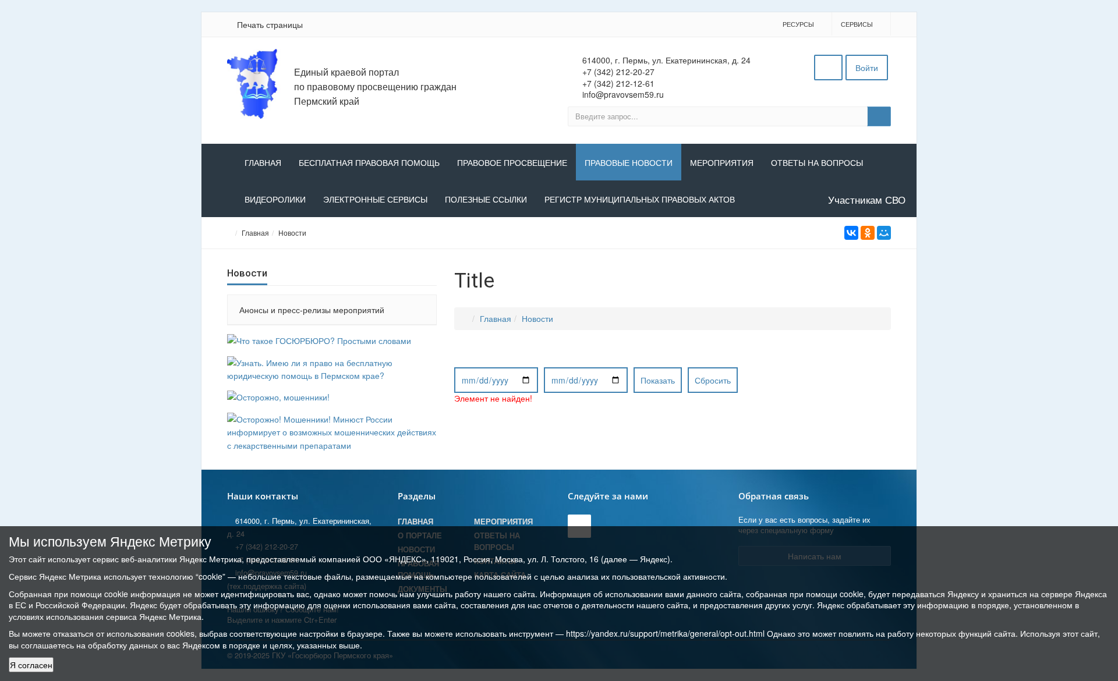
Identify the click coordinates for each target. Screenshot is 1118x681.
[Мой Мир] (884, 233)
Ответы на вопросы (817, 163)
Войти (866, 67)
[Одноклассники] (868, 233)
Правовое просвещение (512, 163)
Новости (292, 232)
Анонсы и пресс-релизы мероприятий (311, 309)
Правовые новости (629, 163)
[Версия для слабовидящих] (828, 67)
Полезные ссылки (486, 199)
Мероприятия (721, 163)
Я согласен (31, 665)
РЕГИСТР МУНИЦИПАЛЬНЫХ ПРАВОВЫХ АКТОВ (639, 199)
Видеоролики (275, 199)
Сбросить (713, 380)
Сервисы (857, 24)
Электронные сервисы (375, 199)
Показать (658, 380)
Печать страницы (270, 24)
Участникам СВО (866, 199)
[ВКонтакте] (851, 233)
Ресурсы (798, 24)
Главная (263, 163)
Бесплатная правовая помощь (369, 163)
